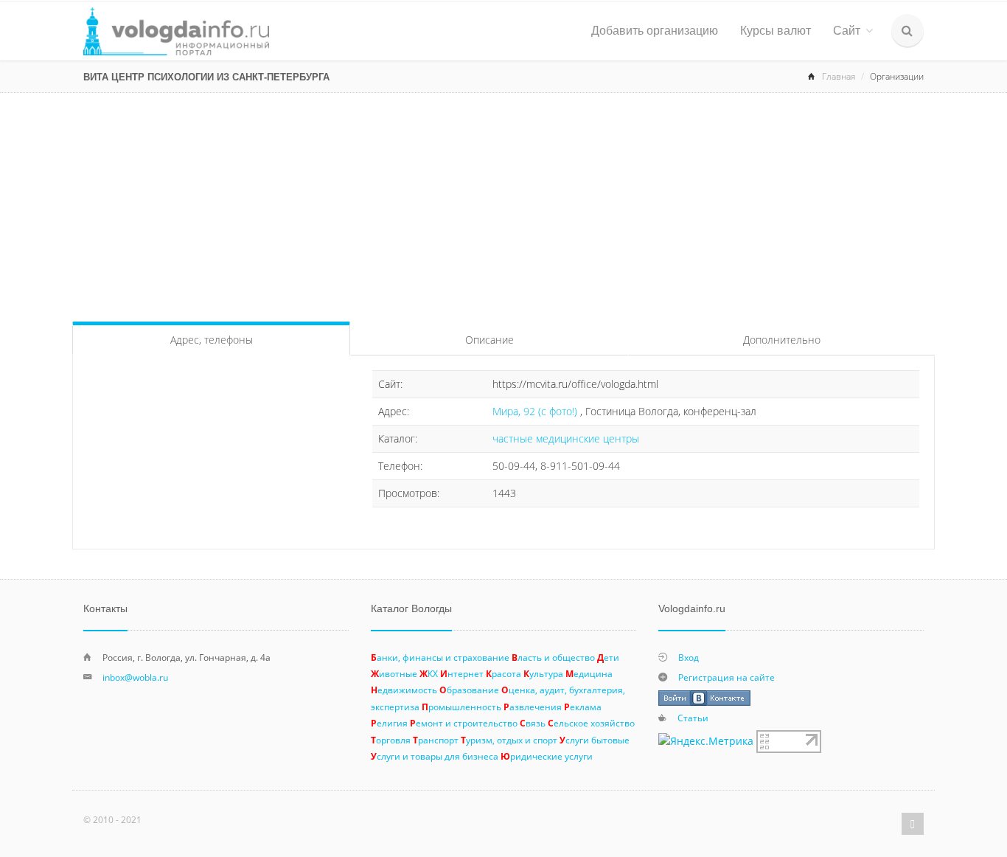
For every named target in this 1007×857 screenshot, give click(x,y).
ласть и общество (553, 657)
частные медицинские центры (565, 438)
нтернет (462, 673)
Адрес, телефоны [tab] (211, 340)
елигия (389, 723)
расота (503, 673)
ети (608, 657)
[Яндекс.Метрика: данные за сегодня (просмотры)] (705, 741)
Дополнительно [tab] (781, 340)
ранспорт (436, 740)
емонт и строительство (464, 723)
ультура (543, 673)
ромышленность (461, 706)
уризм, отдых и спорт (509, 740)
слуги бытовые (595, 740)
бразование (469, 689)
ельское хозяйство (591, 723)
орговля (391, 740)
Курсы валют (775, 30)
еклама (583, 706)
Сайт (846, 30)
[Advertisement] (503, 203)
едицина (589, 673)
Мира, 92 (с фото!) (536, 411)
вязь (533, 723)
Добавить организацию (654, 30)
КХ (428, 673)
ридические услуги (547, 756)
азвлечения (532, 706)
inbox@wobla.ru (135, 677)
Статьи (692, 718)
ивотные (394, 673)
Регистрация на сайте (726, 677)
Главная (838, 76)
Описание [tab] (489, 340)
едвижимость (404, 689)
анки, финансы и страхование (440, 657)
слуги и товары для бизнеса (434, 756)
